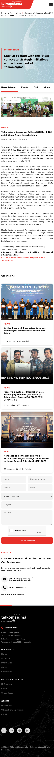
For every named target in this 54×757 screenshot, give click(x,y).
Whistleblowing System (12, 710)
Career (4, 667)
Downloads (6, 706)
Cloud (4, 689)
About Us (5, 658)
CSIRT (4, 714)
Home (3, 13)
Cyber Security (8, 693)
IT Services (6, 684)
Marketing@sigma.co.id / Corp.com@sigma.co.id (21, 579)
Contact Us (6, 672)
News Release (15, 13)
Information (6, 663)
